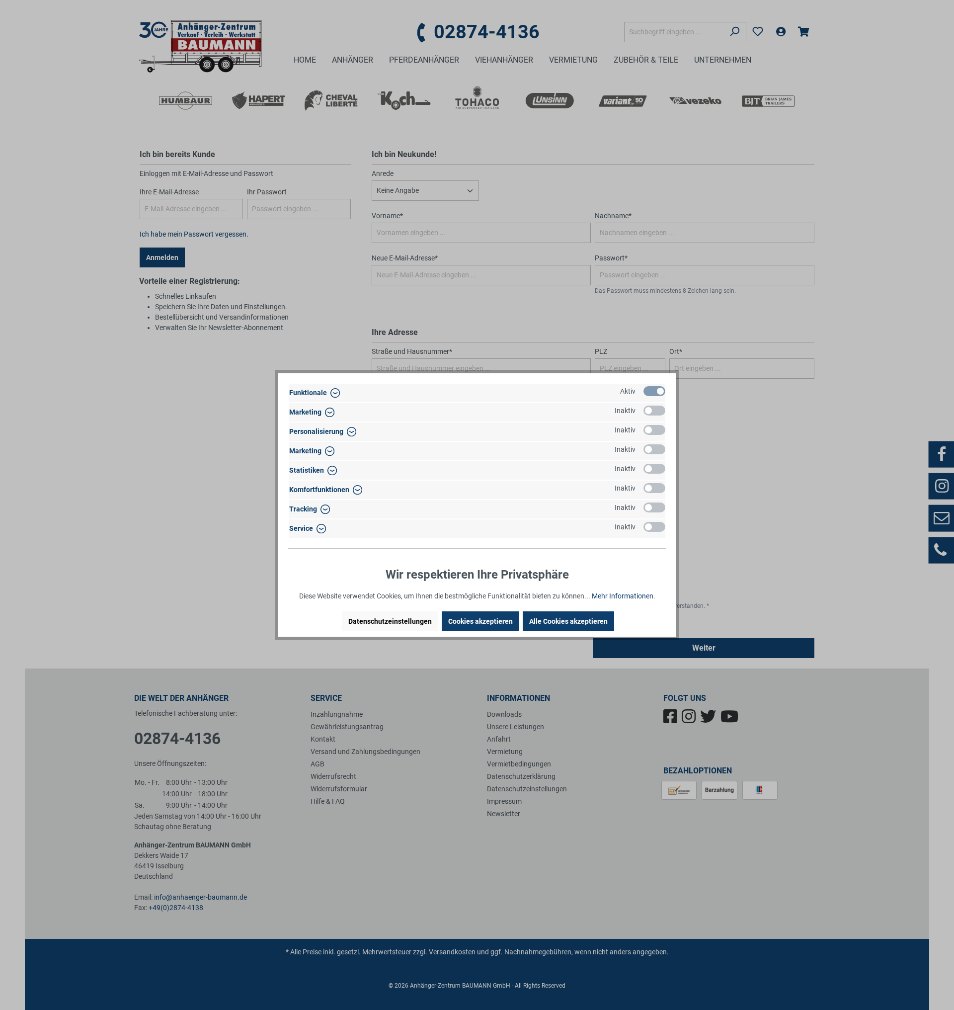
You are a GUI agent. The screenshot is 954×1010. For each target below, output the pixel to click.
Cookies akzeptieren (480, 621)
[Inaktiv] (654, 411)
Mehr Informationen (622, 596)
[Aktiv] (654, 391)
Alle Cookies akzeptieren (568, 621)
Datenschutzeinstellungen (390, 621)
